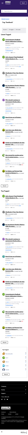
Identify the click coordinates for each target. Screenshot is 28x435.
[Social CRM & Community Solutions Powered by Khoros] (24, 432)
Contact (16, 413)
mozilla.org (3, 412)
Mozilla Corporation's (7, 416)
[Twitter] (1, 399)
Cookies (9, 413)
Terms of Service (13, 412)
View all (4, 185)
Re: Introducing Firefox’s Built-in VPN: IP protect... (14, 87)
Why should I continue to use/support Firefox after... (13, 101)
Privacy (2, 413)
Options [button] (26, 19)
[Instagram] (4, 399)
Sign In (23, 3)
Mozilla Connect (8, 3)
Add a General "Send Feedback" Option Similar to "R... (14, 58)
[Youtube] (7, 399)
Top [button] (2, 432)
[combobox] (14, 11)
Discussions (7, 45)
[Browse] (2, 3)
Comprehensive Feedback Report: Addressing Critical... (14, 41)
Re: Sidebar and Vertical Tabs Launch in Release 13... (14, 172)
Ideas (6, 62)
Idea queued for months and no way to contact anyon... (14, 157)
